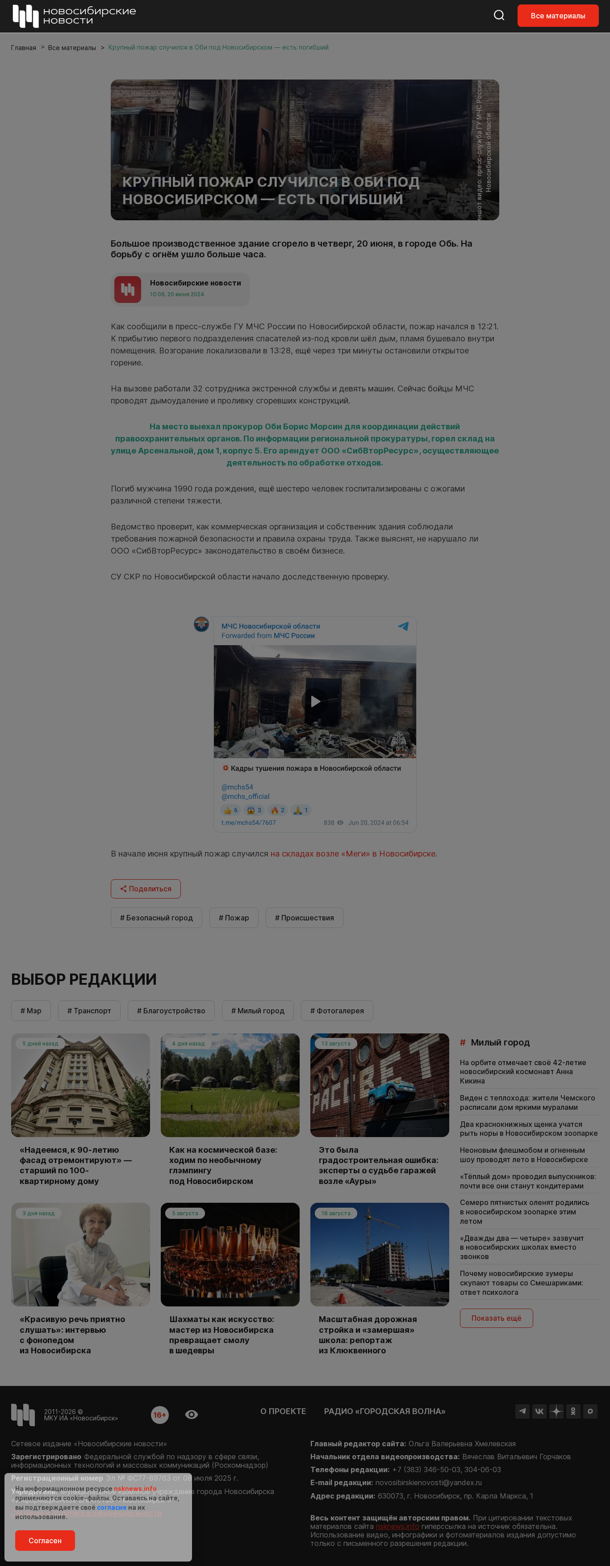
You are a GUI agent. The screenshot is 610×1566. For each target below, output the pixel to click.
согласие (112, 1507)
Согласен (45, 1540)
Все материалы (558, 15)
